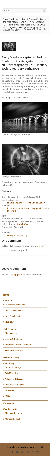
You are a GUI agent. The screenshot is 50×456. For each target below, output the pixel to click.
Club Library (8, 363)
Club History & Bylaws (15, 384)
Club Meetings (11, 333)
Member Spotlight (13, 367)
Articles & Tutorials (14, 379)
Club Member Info (13, 413)
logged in (17, 274)
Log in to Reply (41, 246)
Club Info (7, 300)
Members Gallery (11, 357)
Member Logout (12, 419)
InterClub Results (13, 316)
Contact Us (8, 403)
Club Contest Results (15, 310)
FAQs (7, 396)
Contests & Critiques (15, 304)
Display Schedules (13, 339)
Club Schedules (10, 329)
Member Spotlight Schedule (18, 344)
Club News (12, 27)
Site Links (9, 390)
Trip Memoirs (11, 373)
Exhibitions (12, 203)
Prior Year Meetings (14, 350)
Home (5, 27)
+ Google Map (21, 224)
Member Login (10, 409)
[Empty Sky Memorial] (14, 46)
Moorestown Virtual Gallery (32, 203)
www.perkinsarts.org (17, 235)
